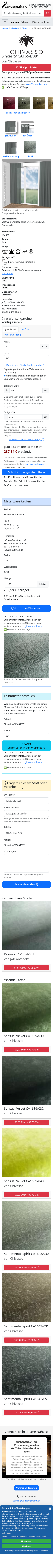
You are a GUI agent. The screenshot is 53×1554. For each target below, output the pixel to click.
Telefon (8, 826)
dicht (5, 288)
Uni (4, 281)
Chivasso (26, 28)
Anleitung (46, 22)
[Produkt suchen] (47, 13)
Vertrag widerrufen (26, 1487)
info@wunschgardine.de (27, 1500)
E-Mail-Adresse (11, 807)
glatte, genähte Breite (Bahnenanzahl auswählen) (24, 371)
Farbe (6, 353)
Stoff (30, 156)
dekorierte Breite (11, 386)
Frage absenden (25, 884)
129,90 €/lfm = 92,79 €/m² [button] (26, 1049)
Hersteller (9, 535)
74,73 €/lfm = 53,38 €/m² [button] (26, 1267)
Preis (6, 520)
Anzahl (7, 341)
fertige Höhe (9, 412)
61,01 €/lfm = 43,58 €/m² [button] (26, 967)
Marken (14, 22)
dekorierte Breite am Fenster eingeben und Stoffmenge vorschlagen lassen (25, 377)
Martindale (7, 273)
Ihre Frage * (10, 851)
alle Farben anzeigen (17, 112)
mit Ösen (27, 135)
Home (5, 28)
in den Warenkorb (26, 608)
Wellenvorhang (11, 156)
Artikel (7, 509)
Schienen (25, 22)
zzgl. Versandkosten (36, 84)
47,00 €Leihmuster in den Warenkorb (26, 745)
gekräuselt (10, 135)
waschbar (6, 295)
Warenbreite (10, 566)
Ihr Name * (9, 794)
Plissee (35, 22)
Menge (7, 578)
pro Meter (26, 67)
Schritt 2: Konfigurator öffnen (26, 472)
